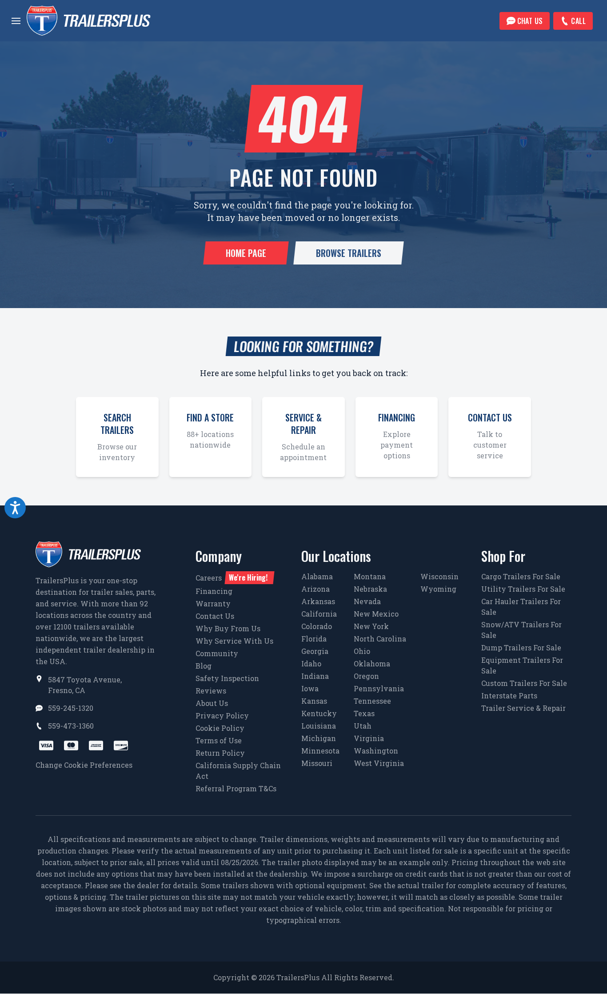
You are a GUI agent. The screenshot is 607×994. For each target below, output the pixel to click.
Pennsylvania (379, 688)
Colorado (316, 626)
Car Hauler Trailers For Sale (521, 607)
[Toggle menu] (16, 21)
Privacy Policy (222, 715)
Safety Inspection (227, 678)
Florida (314, 638)
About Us (212, 703)
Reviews (211, 690)
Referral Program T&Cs (236, 788)
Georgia (314, 651)
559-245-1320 (70, 708)
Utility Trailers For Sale (523, 588)
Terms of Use (219, 740)
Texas (364, 713)
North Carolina (380, 638)
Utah (362, 725)
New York (371, 626)
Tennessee (372, 700)
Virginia (369, 738)
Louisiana (318, 725)
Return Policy (220, 753)
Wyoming (438, 588)
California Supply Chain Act (238, 771)
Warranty (213, 603)
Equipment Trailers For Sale (522, 665)
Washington (376, 750)
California (319, 613)
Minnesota (320, 750)
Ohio (362, 651)
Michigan (318, 738)
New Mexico (376, 613)
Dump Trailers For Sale (521, 647)
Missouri (316, 763)
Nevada (367, 601)
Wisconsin (439, 576)
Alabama (317, 576)
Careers (232, 577)
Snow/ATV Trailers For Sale (521, 630)
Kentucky (319, 713)
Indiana (315, 676)
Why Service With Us (234, 640)
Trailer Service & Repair (523, 708)
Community (217, 653)
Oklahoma (372, 663)
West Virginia (379, 763)
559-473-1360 (71, 725)
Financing (214, 591)
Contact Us (215, 616)
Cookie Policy (220, 728)
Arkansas (318, 601)
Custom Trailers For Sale (524, 683)
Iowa (310, 688)
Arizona (315, 588)
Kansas (314, 700)
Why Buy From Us (228, 628)
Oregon (366, 676)
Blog (204, 665)
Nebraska (370, 588)
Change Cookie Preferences (84, 765)
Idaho (311, 663)
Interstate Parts (509, 695)
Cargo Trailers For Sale (520, 576)
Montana (370, 576)
